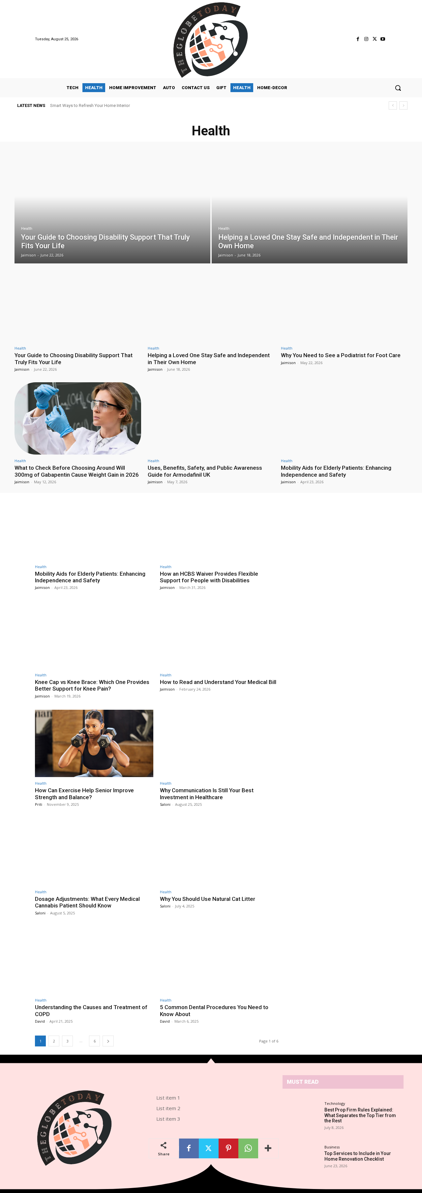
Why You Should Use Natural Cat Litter (207, 899)
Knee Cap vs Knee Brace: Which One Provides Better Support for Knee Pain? (92, 685)
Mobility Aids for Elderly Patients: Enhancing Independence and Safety (336, 471)
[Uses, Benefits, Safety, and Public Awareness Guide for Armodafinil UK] (211, 418)
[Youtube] (383, 39)
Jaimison (22, 369)
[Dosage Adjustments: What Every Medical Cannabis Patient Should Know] (94, 852)
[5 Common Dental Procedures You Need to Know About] (219, 960)
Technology (334, 1103)
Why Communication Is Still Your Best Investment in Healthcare (207, 793)
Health (26, 228)
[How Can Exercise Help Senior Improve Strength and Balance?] (94, 743)
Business (332, 1147)
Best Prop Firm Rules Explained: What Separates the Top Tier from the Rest (121, 105)
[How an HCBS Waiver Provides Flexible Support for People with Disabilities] (219, 527)
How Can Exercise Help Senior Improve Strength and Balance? (84, 793)
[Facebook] (358, 39)
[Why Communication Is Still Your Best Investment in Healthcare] (219, 743)
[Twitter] (375, 39)
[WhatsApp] (248, 1148)
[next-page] (108, 1041)
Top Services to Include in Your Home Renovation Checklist (357, 1156)
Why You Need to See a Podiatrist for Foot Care (341, 355)
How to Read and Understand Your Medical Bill (218, 682)
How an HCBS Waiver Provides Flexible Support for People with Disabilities (209, 577)
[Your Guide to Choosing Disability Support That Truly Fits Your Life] (112, 207)
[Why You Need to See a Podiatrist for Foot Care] (344, 306)
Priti (38, 804)
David (40, 1021)
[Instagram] (366, 39)
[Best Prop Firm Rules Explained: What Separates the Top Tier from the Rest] (303, 1115)
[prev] (393, 105)
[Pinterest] (228, 1148)
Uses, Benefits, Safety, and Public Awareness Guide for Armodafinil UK (205, 471)
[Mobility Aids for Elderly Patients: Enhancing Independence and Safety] (344, 418)
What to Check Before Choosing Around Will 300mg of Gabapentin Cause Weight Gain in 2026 (77, 471)
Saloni (165, 804)
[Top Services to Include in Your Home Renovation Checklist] (303, 1156)
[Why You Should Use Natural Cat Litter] (219, 852)
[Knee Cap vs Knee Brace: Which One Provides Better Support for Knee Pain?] (94, 635)
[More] (268, 1148)
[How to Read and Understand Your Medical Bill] (219, 635)
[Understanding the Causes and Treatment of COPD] (94, 960)
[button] (397, 87)
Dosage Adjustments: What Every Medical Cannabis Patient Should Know (87, 902)
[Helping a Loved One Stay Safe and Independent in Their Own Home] (309, 207)
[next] (403, 105)
